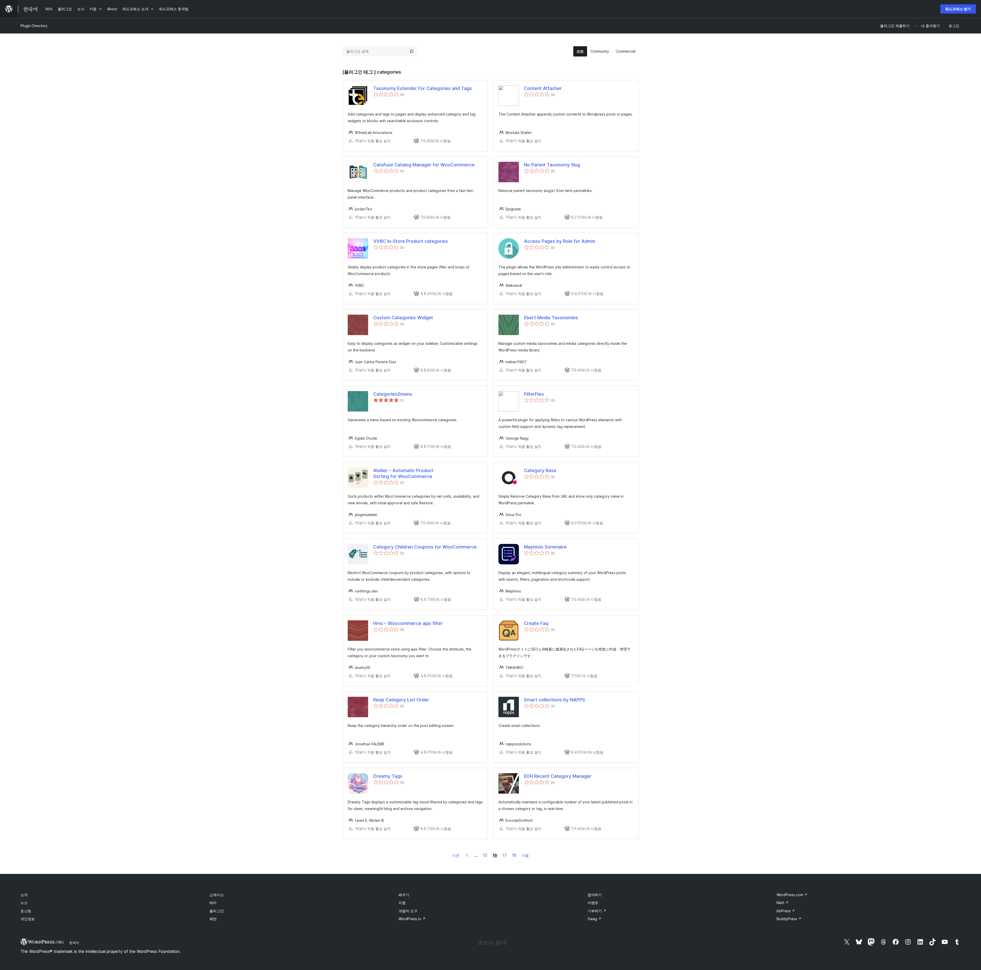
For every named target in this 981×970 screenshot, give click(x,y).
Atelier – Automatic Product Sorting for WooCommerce (403, 473)
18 (514, 855)
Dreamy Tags (387, 776)
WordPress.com (792, 895)
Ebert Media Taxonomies (551, 317)
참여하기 (595, 895)
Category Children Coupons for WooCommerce (425, 547)
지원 (402, 902)
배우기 (404, 895)
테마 (213, 902)
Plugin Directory (34, 26)
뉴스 (24, 902)
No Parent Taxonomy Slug (552, 164)
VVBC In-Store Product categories (410, 241)
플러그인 (216, 911)
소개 (24, 895)
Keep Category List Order (401, 699)
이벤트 (593, 902)
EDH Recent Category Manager (557, 776)
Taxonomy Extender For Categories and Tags (422, 88)
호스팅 (25, 911)
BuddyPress (789, 919)
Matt (783, 902)
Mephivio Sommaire (545, 547)
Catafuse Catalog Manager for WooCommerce (424, 164)
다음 (525, 855)
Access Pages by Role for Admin (559, 241)
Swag (594, 919)
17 (505, 855)
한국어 (74, 943)
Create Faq (536, 623)
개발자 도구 (408, 911)
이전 (455, 855)
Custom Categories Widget (403, 317)
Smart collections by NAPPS (554, 699)
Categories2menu (392, 394)
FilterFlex (534, 394)
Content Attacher (543, 88)
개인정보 (27, 919)
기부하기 (597, 911)
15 (485, 855)
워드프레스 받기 (958, 9)
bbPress (786, 911)
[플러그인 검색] (411, 51)
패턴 (213, 919)
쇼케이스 (216, 895)
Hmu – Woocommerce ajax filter (408, 623)
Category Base (540, 470)
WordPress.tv (412, 919)
